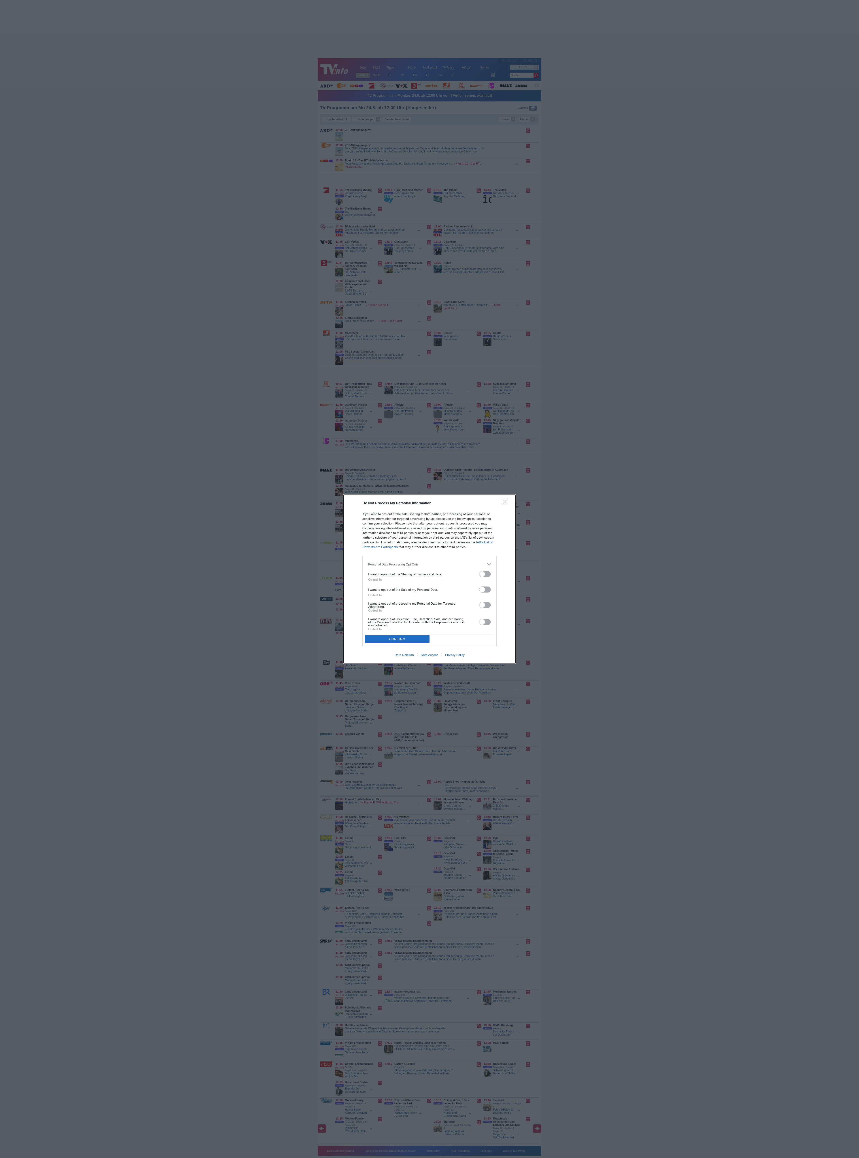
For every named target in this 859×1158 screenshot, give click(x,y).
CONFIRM (397, 639)
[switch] (485, 574)
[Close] (507, 503)
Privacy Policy (455, 655)
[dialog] (429, 579)
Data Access (429, 655)
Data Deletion (404, 655)
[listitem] (429, 564)
